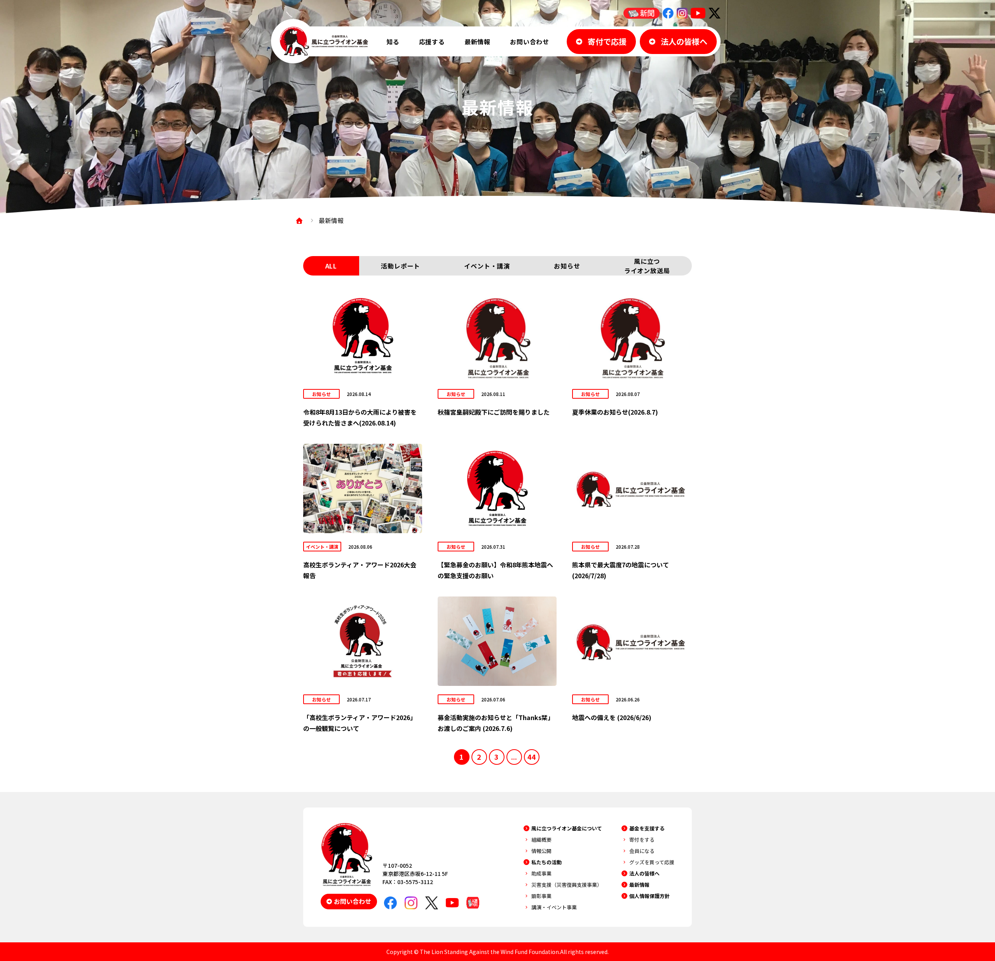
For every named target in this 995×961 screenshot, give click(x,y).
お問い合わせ (529, 41)
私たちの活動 (546, 862)
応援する (432, 41)
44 (531, 757)
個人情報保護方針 (649, 896)
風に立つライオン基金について (566, 828)
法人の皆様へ (644, 873)
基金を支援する (647, 828)
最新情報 (477, 41)
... (514, 757)
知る (393, 41)
